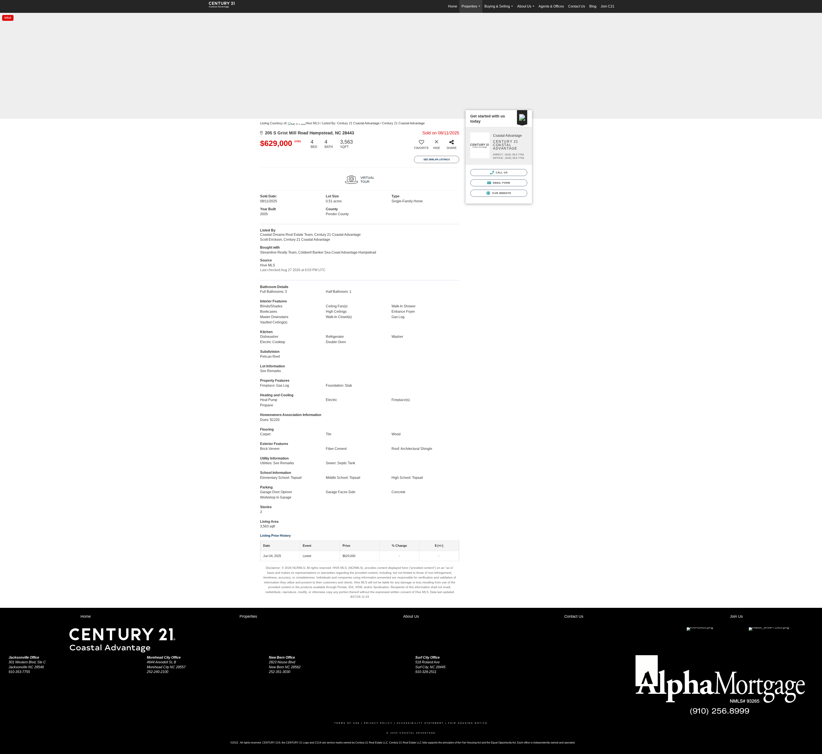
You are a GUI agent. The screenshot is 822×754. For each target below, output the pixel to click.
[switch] (421, 146)
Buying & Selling (499, 9)
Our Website (501, 193)
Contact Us (576, 6)
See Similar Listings (436, 159)
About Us (526, 9)
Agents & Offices (551, 6)
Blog (592, 6)
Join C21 (607, 6)
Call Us (501, 172)
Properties (472, 9)
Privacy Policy (378, 723)
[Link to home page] (224, 6)
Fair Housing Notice (468, 723)
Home (452, 6)
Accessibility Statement (420, 723)
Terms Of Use (347, 723)
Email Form (501, 183)
